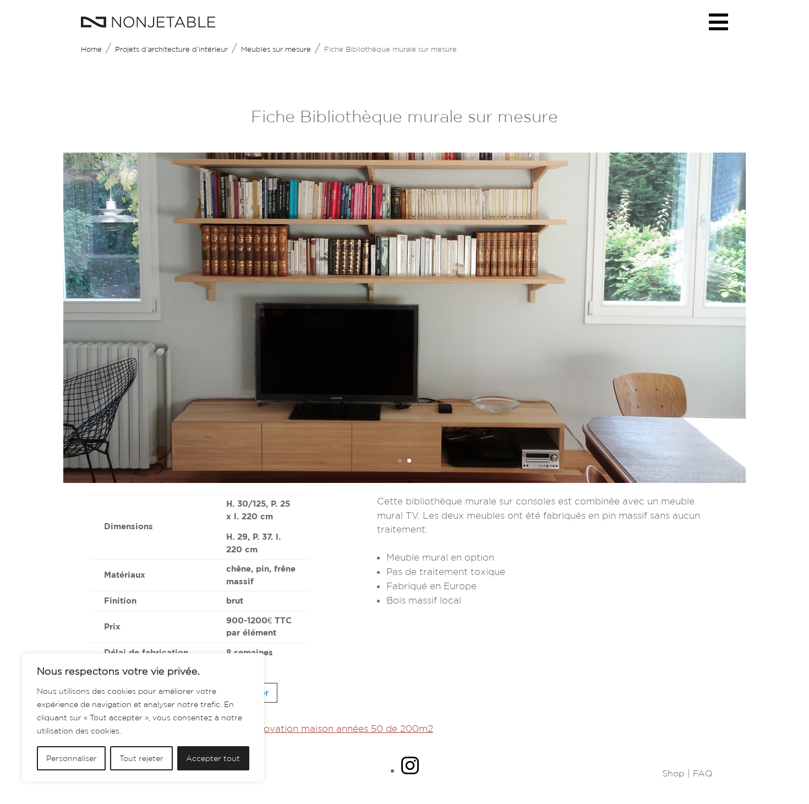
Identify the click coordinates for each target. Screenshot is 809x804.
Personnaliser (71, 758)
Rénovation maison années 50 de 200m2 (339, 728)
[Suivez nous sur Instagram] (410, 770)
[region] (143, 717)
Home (91, 49)
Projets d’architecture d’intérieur (171, 49)
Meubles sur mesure (276, 49)
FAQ (703, 773)
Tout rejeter (141, 758)
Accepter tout (213, 758)
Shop (673, 773)
